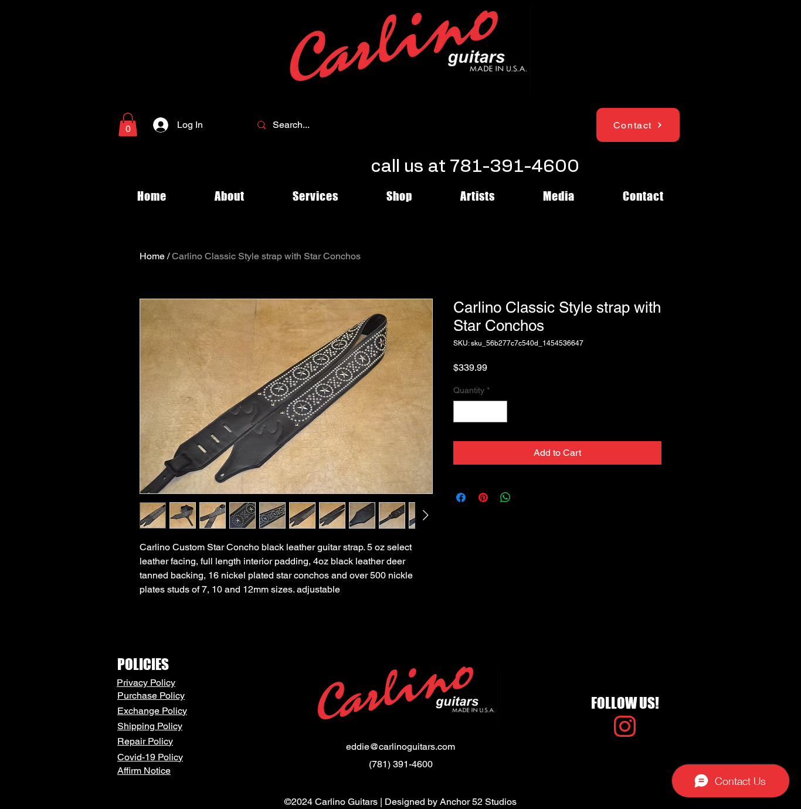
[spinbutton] (480, 411)
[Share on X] (528, 497)
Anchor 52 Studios (478, 801)
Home (152, 256)
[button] (128, 125)
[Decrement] (462, 411)
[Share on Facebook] (461, 497)
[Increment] (498, 411)
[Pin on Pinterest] (483, 497)
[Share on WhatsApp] (505, 497)
